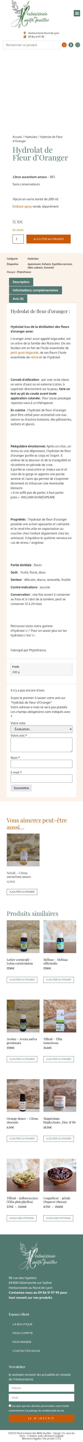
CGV (58, 1438)
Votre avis (19, 735)
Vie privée (48, 1438)
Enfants (46, 264)
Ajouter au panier (48, 239)
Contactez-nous (26, 1350)
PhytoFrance (24, 272)
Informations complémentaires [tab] (35, 290)
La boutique (22, 1324)
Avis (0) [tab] (18, 299)
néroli (34, 357)
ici (27, 631)
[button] (77, 13)
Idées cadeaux (35, 267)
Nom (15, 757)
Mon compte (23, 1333)
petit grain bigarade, (25, 353)
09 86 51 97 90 (48, 1292)
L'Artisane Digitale (53, 1436)
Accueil (17, 136)
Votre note (18, 723)
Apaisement (34, 264)
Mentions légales (31, 1438)
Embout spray (22, 206)
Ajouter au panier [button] (22, 892)
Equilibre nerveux (62, 264)
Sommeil (49, 267)
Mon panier (22, 1342)
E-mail (16, 772)
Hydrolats (31, 136)
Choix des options (21, 1218)
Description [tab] (21, 282)
